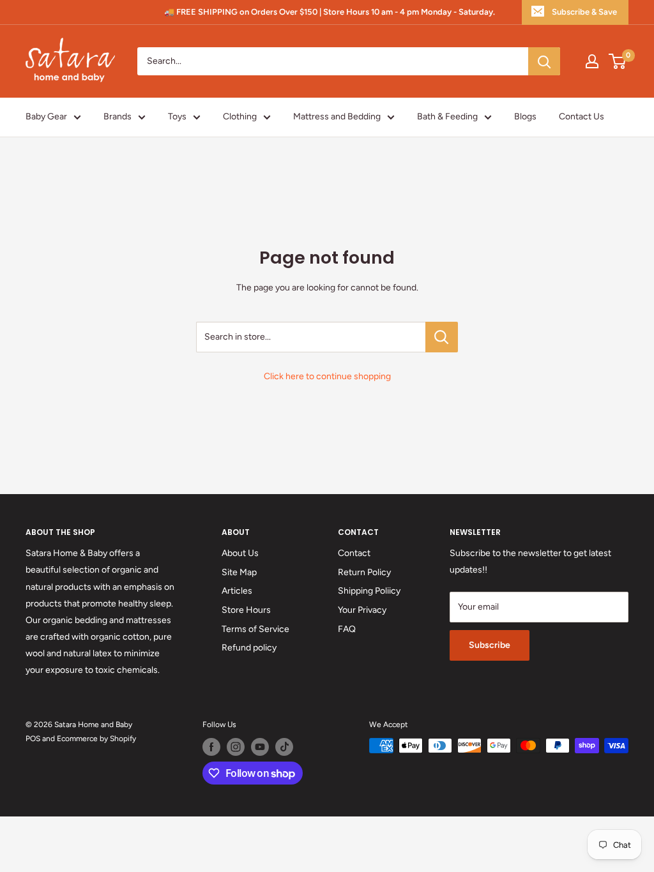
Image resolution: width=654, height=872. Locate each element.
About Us (240, 553)
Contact (354, 553)
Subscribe (489, 645)
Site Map (239, 572)
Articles (237, 590)
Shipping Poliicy (369, 590)
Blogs (525, 116)
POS (33, 738)
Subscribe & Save (584, 12)
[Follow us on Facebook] (211, 747)
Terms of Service (255, 629)
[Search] (544, 61)
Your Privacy (362, 610)
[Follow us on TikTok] (284, 747)
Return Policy (364, 572)
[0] (618, 61)
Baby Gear (46, 116)
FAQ (347, 629)
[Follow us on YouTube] (260, 747)
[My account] (592, 61)
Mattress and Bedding (337, 116)
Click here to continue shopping (327, 376)
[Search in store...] (441, 337)
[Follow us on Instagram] (236, 747)
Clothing (240, 116)
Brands (117, 116)
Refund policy (249, 647)
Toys (177, 116)
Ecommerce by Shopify (96, 738)
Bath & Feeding (447, 116)
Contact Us (581, 116)
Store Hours (246, 610)
